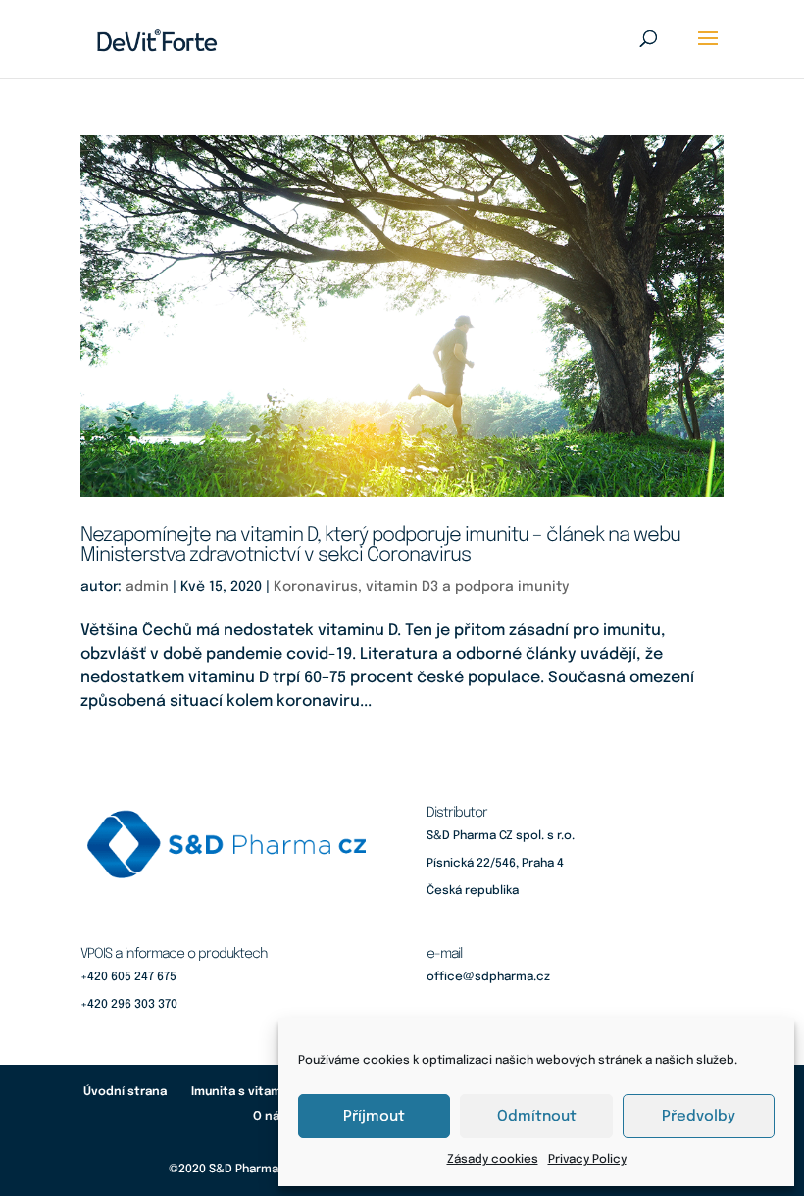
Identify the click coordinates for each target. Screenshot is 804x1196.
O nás (269, 1116)
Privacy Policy (587, 1160)
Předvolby (698, 1116)
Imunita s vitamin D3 (250, 1092)
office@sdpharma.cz (488, 977)
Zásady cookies (492, 1160)
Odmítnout (537, 1116)
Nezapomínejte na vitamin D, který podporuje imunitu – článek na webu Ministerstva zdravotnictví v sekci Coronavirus (380, 545)
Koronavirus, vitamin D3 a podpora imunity (421, 587)
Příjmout (374, 1116)
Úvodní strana (125, 1092)
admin (147, 587)
